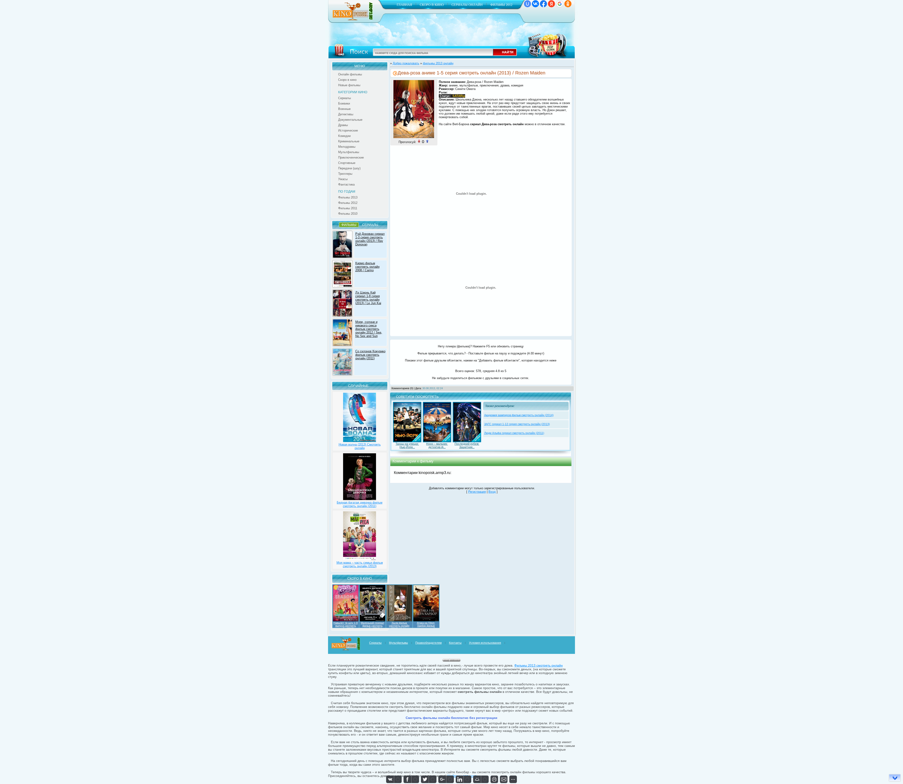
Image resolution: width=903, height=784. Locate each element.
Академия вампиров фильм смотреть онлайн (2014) (519, 415)
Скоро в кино (432, 5)
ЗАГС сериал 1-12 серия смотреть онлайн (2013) (517, 424)
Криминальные (348, 141)
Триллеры (345, 173)
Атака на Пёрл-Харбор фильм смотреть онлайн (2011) (426, 627)
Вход (492, 491)
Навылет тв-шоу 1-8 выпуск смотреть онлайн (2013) (345, 625)
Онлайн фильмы (350, 74)
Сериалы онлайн (467, 5)
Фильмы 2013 (347, 197)
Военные (344, 109)
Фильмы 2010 (347, 213)
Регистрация (477, 491)
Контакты (455, 642)
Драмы (343, 125)
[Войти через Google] (559, 4)
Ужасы (343, 179)
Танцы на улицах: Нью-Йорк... (407, 445)
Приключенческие (351, 157)
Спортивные (346, 163)
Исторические (348, 130)
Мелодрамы (346, 146)
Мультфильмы (348, 152)
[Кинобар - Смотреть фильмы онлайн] (346, 649)
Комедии (344, 136)
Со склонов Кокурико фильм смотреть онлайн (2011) (370, 354)
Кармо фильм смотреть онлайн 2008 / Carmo (367, 266)
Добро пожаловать (406, 63)
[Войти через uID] (527, 3)
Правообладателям (428, 642)
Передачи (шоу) (349, 168)
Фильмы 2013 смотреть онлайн (538, 665)
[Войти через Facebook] (543, 3)
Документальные (350, 119)
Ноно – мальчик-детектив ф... (437, 445)
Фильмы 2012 (501, 5)
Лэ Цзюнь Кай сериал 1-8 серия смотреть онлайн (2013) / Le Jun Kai (368, 298)
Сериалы (344, 98)
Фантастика (346, 184)
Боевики (344, 103)
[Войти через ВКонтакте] (535, 3)
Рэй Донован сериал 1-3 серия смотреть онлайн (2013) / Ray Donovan (370, 239)
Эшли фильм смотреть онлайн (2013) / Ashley (399, 625)
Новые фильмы (349, 85)
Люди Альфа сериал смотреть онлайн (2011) (514, 433)
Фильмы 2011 (347, 208)
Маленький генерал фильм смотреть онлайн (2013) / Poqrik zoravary (372, 627)
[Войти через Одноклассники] (567, 3)
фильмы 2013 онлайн (438, 63)
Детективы (345, 114)
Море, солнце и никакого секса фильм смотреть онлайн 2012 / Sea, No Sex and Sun (368, 329)
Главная (404, 5)
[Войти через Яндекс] (551, 3)
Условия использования (485, 642)
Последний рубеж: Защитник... (467, 445)
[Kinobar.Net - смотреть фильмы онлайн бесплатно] (353, 19)
